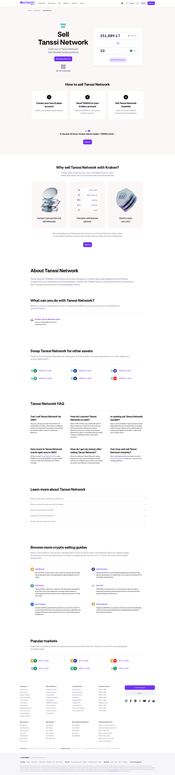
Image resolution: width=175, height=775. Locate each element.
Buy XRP (23, 733)
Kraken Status (51, 708)
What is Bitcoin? (104, 730)
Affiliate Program (51, 703)
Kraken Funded (25, 716)
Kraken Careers (51, 692)
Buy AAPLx (75, 730)
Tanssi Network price (49, 456)
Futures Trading (25, 697)
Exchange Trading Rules (90, 748)
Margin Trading (25, 695)
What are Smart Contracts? (108, 728)
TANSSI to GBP (85, 378)
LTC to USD (102, 711)
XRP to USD (124, 668)
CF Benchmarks (92, 762)
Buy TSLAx (75, 728)
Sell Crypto (23, 692)
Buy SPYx (75, 733)
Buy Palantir (50, 736)
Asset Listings (50, 705)
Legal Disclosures (114, 771)
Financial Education (106, 722)
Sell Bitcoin (39, 569)
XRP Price (75, 697)
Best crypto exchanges (106, 738)
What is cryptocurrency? (107, 725)
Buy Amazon (50, 733)
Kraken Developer (52, 697)
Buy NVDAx (76, 725)
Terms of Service (77, 748)
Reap (99, 762)
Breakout (49, 762)
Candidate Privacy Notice (112, 748)
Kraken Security (51, 690)
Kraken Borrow (25, 713)
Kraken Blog (50, 695)
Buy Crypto (23, 690)
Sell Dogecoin (102, 604)
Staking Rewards (25, 708)
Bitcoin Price (76, 690)
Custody (124, 762)
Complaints (50, 713)
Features (23, 686)
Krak (111, 762)
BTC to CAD (124, 661)
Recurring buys (25, 711)
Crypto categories (78, 708)
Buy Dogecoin (24, 730)
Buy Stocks (50, 722)
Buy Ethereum (24, 728)
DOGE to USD (103, 703)
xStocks (84, 762)
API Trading (23, 705)
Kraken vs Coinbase (105, 741)
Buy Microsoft (50, 738)
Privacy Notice (32, 748)
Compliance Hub (65, 748)
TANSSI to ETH (125, 371)
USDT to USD (84, 668)
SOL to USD (44, 668)
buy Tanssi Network (117, 458)
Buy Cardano (24, 736)
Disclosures (101, 748)
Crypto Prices (77, 686)
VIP (54, 762)
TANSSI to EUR (85, 371)
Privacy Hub (23, 748)
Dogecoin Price (77, 695)
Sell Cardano (40, 604)
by (24, 758)
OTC (120, 762)
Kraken (28, 762)
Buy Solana (23, 738)
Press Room (50, 700)
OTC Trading (24, 700)
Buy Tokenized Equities (80, 722)
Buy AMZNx (76, 736)
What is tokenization (105, 733)
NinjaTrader (42, 762)
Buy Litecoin (24, 741)
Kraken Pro (34, 762)
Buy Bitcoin (23, 725)
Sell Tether (39, 586)
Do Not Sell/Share (53, 748)
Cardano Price (77, 700)
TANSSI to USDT (45, 378)
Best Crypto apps (104, 736)
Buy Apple (49, 730)
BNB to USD (102, 697)
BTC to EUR (83, 661)
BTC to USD (44, 661)
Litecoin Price (76, 705)
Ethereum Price (77, 692)
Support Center (51, 711)
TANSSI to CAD (125, 378)
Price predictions (77, 711)
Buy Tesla (49, 728)
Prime (115, 762)
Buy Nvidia (49, 725)
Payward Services (76, 762)
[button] (42, 3)
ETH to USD (102, 692)
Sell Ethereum (102, 569)
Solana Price (76, 703)
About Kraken (51, 686)
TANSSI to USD (45, 371)
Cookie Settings (42, 748)
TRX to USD (102, 708)
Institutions (24, 703)
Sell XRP (99, 586)
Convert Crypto (104, 686)
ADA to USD (102, 705)
